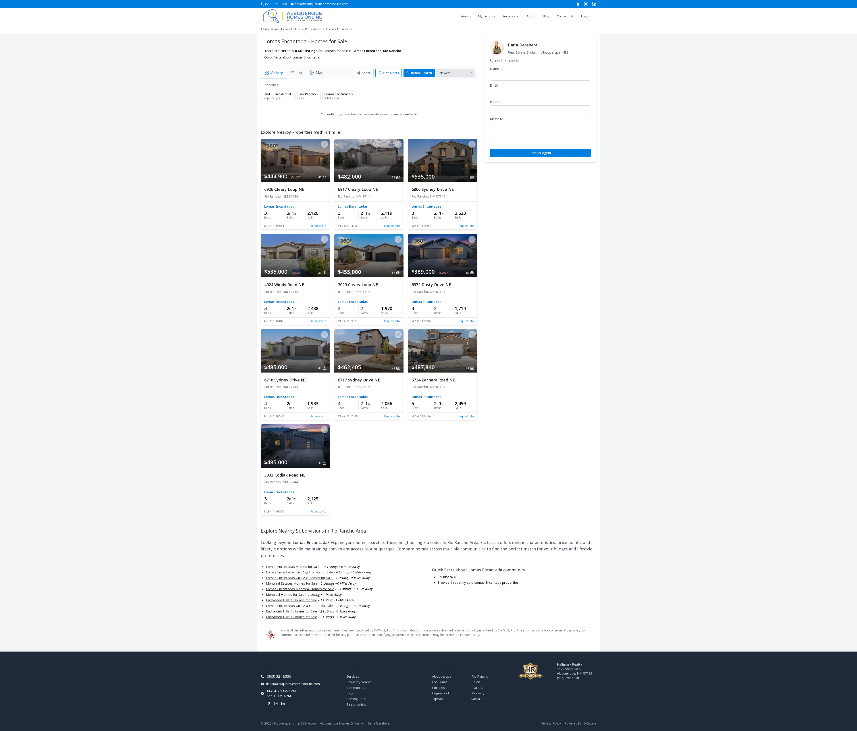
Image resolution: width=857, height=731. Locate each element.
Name (494, 69)
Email (494, 85)
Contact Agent (540, 152)
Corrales (438, 687)
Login (585, 16)
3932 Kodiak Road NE (285, 475)
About (531, 16)
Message (496, 119)
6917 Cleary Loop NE (358, 189)
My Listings (486, 16)
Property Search (359, 682)
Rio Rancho (313, 29)
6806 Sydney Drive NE (433, 189)
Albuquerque (441, 676)
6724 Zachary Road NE (433, 380)
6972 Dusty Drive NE (431, 284)
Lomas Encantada (337, 94)
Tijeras (437, 698)
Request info (318, 226)
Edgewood (440, 693)
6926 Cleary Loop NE (284, 189)
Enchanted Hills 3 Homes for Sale (291, 600)
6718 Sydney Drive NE (285, 380)
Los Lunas (439, 682)
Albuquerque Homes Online (280, 29)
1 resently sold (461, 582)
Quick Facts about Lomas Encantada (291, 57)
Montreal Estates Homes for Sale (292, 583)
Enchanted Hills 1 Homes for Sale (291, 616)
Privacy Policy (551, 723)
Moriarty (478, 693)
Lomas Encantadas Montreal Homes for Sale (300, 589)
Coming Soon (356, 698)
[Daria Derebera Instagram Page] (586, 4)
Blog (546, 16)
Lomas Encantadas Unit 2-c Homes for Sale (299, 577)
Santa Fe (478, 698)
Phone (494, 102)
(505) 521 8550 (506, 60)
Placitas (477, 687)
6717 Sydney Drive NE (359, 380)
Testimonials (356, 704)
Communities (356, 687)
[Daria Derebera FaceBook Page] (578, 4)
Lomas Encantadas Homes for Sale (293, 566)
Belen (475, 682)
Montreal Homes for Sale (285, 594)
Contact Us (565, 16)
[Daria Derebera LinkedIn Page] (594, 4)
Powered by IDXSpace (580, 723)
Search (465, 16)
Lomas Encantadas (279, 206)
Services (508, 16)
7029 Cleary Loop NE (358, 284)
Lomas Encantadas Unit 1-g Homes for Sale (299, 572)
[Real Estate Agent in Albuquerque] (292, 16)
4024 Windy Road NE (284, 284)
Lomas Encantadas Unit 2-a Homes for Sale (299, 605)
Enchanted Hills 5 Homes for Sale (291, 611)
